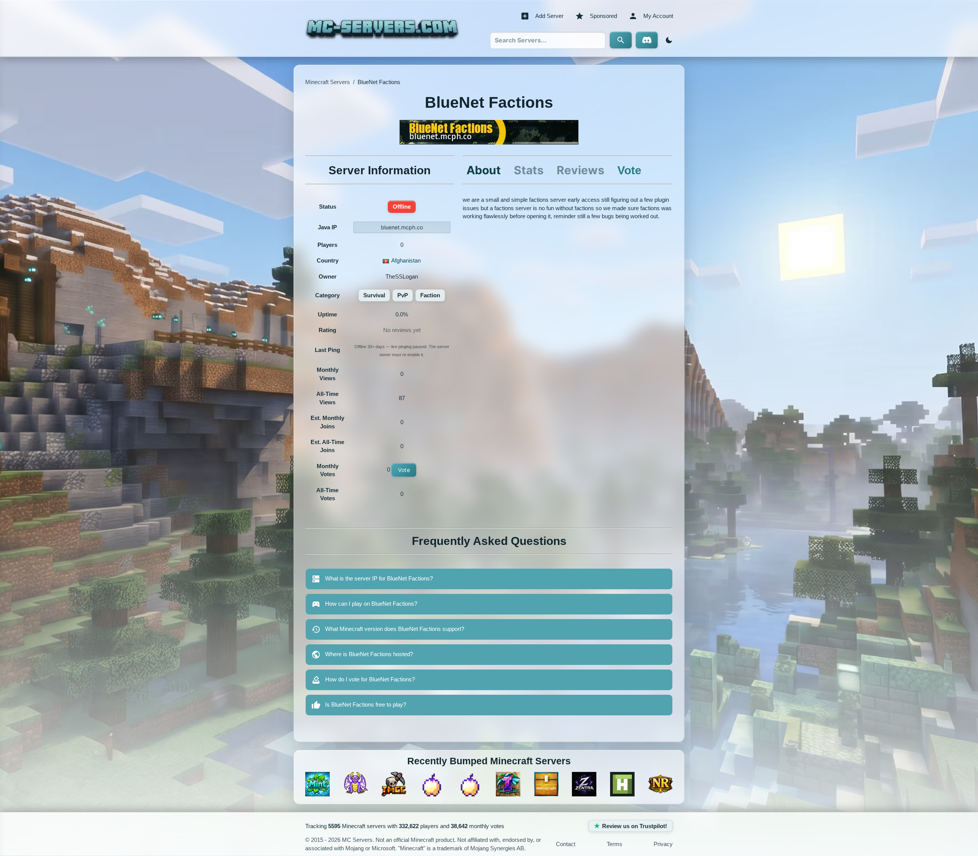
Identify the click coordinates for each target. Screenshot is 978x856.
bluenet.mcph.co (402, 227)
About (483, 170)
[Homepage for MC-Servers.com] (382, 28)
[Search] (621, 40)
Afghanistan (406, 260)
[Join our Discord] (647, 40)
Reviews (580, 170)
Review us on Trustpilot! (634, 826)
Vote (404, 470)
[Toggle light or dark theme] (667, 40)
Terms (614, 844)
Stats (529, 170)
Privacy (663, 844)
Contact (565, 844)
